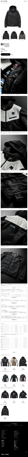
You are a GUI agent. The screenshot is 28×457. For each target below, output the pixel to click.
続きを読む (14, 297)
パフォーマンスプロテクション (16, 432)
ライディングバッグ (15, 435)
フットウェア (15, 436)
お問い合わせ (3, 446)
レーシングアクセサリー (16, 437)
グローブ (2, 435)
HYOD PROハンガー (7, 317)
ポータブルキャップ (3, 434)
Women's (2, 436)
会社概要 (2, 441)
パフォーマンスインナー (4, 437)
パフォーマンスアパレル (4, 438)
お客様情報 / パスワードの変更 (15, 446)
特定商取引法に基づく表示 (15, 445)
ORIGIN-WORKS (3, 442)
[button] (26, 363)
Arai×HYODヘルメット (16, 434)
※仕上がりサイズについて (4, 349)
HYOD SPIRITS (3, 443)
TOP (25, 455)
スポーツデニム (3, 432)
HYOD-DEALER (3, 445)
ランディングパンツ (3, 433)
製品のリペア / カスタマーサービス (15, 442)
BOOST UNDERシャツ (24, 312)
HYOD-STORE (3, 444)
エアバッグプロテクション (16, 433)
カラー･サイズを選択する (5, 54)
